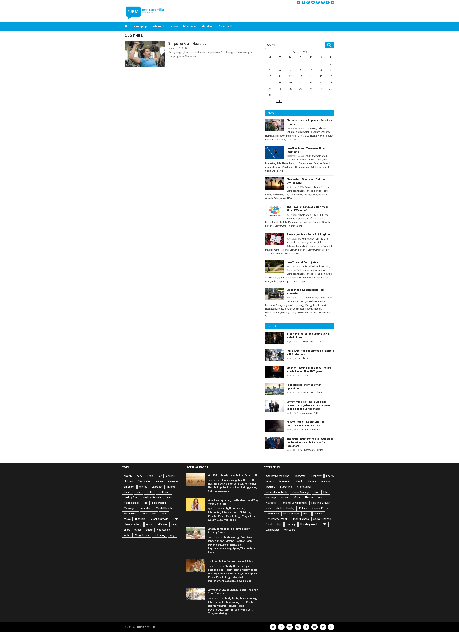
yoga (172, 535)
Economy (314, 132)
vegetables (163, 529)
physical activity (273, 167)
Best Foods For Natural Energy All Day (230, 561)
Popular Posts (323, 249)
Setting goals (292, 253)
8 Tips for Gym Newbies (187, 43)
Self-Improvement (320, 167)
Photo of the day (285, 508)
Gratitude (291, 242)
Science (309, 312)
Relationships (302, 167)
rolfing (274, 281)
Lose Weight (159, 502)
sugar (149, 529)
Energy (313, 270)
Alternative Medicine (313, 266)
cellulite (170, 476)
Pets (175, 519)
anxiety (310, 155)
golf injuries (284, 277)
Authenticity (308, 238)
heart (169, 497)
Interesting (291, 135)
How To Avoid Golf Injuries (302, 262)
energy (321, 270)
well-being (277, 170)
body (318, 155)
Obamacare (309, 450)
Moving (229, 541)
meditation (145, 508)
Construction (310, 297)
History (312, 481)
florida (317, 191)
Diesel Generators (315, 301)
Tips (288, 139)
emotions (129, 486)
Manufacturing (272, 312)
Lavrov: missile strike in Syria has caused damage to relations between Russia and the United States (308, 405)
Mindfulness (296, 194)
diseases (291, 159)
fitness (311, 159)
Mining (293, 312)
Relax (275, 139)
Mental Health (310, 135)
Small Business (322, 312)
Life (300, 135)
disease (159, 481)
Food (138, 492)
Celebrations (324, 128)
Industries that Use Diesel (290, 308)
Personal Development (301, 163)
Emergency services (286, 305)
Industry (309, 308)
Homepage (140, 26)
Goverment (305, 429)
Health (326, 159)
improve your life (304, 218)
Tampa (296, 281)
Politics (313, 341)
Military (284, 312)
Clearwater (303, 132)
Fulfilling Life (321, 238)
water (127, 535)
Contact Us (226, 26)
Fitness (309, 191)
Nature (307, 194)
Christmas (292, 132)
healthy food (131, 497)
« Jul (279, 101)
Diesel (321, 297)
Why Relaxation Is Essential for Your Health (233, 475)
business (311, 128)
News (174, 26)
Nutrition (140, 519)
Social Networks (322, 519)
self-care (162, 524)
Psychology (288, 167)
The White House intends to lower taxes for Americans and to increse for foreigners (310, 442)
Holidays (207, 26)
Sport (268, 170)
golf (275, 277)
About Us (159, 26)
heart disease (131, 502)
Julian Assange (300, 492)
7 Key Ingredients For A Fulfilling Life (308, 234)
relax (149, 524)
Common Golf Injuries (298, 270)
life (280, 222)
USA (294, 139)
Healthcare (270, 308)
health (319, 159)
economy (325, 132)
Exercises (302, 159)
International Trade (276, 492)
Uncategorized (308, 524)
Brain (324, 155)
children (128, 481)
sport (282, 281)
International (271, 222)
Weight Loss (142, 535)
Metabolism (130, 513)
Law (316, 492)
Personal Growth (322, 163)
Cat (160, 476)
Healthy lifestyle (152, 497)
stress (282, 139)
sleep (174, 524)
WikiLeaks (190, 26)
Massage (129, 508)
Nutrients (233, 512)
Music (127, 519)
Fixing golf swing (323, 273)
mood (164, 513)
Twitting (291, 524)
